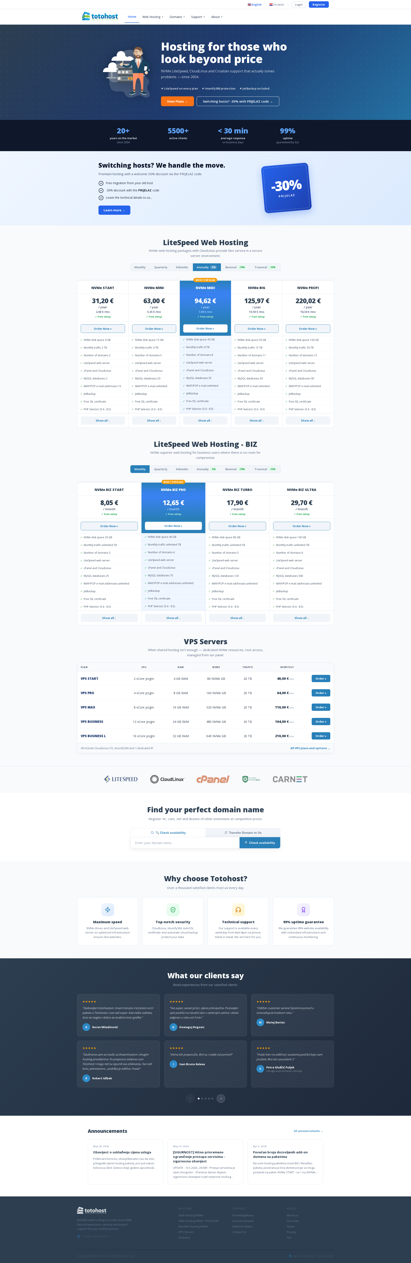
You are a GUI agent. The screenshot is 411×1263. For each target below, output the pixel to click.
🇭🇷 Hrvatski (276, 4)
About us (292, 1215)
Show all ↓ (103, 420)
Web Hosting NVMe (191, 1215)
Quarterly (160, 267)
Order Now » (103, 329)
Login (299, 4)
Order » (321, 678)
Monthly (140, 267)
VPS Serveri (186, 1232)
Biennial (235, 267)
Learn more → (114, 210)
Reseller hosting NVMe (193, 1226)
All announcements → (308, 1131)
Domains (177, 17)
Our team (293, 1221)
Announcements (243, 1221)
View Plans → (177, 101)
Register (319, 4)
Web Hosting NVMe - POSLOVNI (199, 1221)
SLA (289, 1237)
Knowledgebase (243, 1215)
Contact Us (239, 1232)
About (217, 17)
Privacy (291, 1232)
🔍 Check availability (170, 832)
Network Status (242, 1226)
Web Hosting (153, 17)
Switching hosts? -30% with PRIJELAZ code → (238, 101)
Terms (291, 1226)
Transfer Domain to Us (245, 832)
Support (198, 17)
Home (132, 17)
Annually (206, 267)
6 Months (182, 267)
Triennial (265, 267)
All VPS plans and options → (310, 748)
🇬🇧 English (255, 4)
